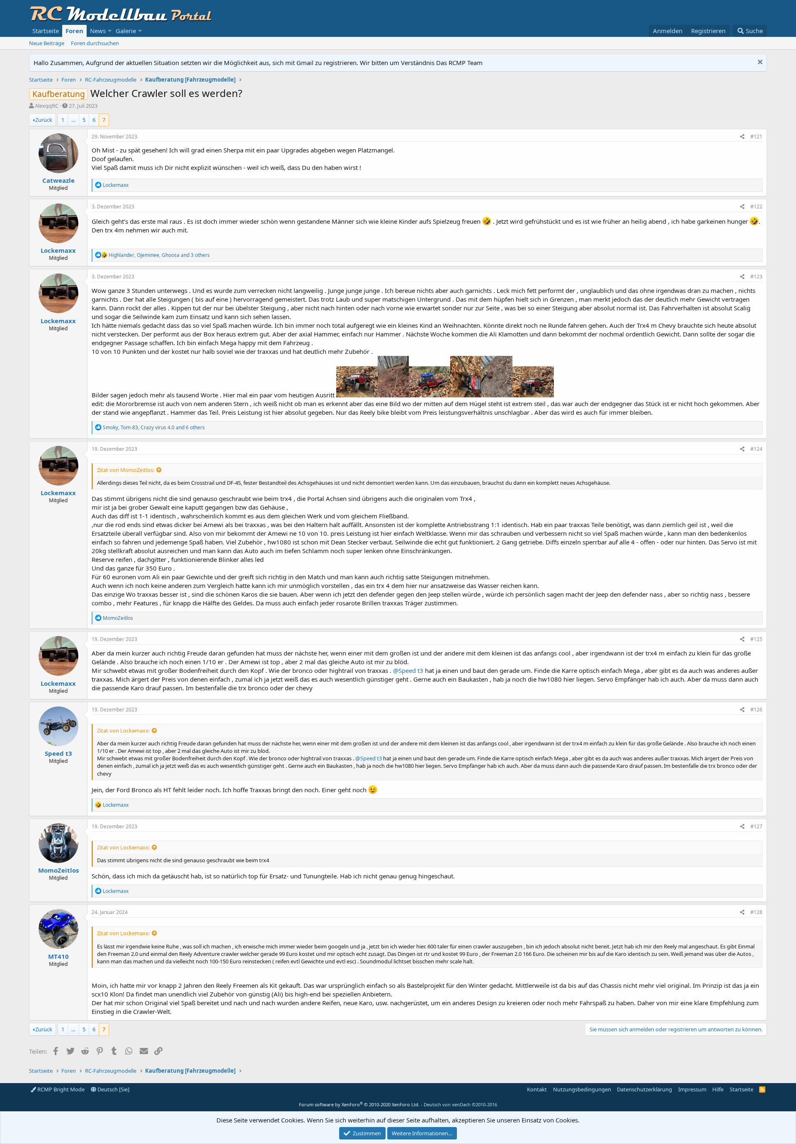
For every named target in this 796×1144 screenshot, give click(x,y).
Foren (74, 31)
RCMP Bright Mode (60, 1089)
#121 (756, 136)
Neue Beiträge (46, 43)
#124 (756, 448)
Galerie (126, 31)
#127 (756, 826)
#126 (756, 709)
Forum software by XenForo (359, 1104)
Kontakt (537, 1089)
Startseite (45, 31)
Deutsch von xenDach (460, 1104)
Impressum (692, 1089)
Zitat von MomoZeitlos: (125, 470)
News (98, 31)
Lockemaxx (58, 250)
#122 (756, 206)
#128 (756, 912)
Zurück (43, 119)
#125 (756, 639)
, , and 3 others (159, 255)
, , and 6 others (154, 427)
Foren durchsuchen (95, 43)
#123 (756, 276)
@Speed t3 (408, 670)
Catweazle (58, 180)
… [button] (73, 119)
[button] (109, 31)
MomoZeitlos (58, 870)
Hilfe (717, 1089)
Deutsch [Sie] (112, 1089)
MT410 (58, 956)
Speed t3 (58, 753)
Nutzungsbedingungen (582, 1089)
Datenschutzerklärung (644, 1089)
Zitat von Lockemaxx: (123, 730)
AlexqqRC (46, 105)
